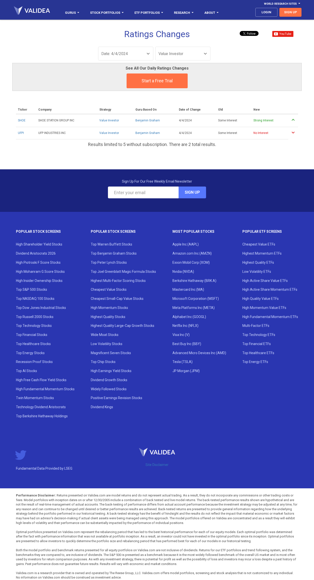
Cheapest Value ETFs (258, 244)
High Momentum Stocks (109, 308)
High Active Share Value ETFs (265, 281)
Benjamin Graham (147, 120)
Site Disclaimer (157, 465)
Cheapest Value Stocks (109, 289)
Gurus (70, 12)
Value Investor (109, 120)
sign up (290, 12)
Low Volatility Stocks (106, 344)
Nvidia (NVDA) (183, 272)
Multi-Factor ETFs (255, 326)
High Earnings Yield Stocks (111, 371)
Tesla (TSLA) (182, 362)
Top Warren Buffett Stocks (111, 244)
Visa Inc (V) (181, 335)
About (209, 12)
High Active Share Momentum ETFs (269, 289)
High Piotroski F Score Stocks (38, 262)
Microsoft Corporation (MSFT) (195, 299)
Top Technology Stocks (34, 326)
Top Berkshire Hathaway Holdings (42, 416)
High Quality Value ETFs (260, 299)
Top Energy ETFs (255, 362)
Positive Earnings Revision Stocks (116, 398)
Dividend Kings (102, 407)
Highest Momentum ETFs (262, 253)
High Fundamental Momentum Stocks (45, 389)
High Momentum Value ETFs (264, 308)
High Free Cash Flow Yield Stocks (41, 380)
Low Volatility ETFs (256, 272)
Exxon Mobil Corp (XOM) (191, 262)
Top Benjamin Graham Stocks (114, 253)
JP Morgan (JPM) (186, 371)
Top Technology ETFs (258, 335)
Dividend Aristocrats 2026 (36, 253)
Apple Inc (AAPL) (185, 244)
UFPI (21, 133)
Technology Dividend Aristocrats (41, 407)
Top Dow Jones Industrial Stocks (41, 308)
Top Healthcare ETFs (258, 353)
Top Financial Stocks (31, 335)
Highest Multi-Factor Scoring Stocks (118, 281)
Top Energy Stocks (30, 353)
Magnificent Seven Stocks (111, 353)
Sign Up (192, 192)
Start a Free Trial (157, 80)
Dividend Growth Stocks (109, 380)
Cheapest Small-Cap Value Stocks (117, 299)
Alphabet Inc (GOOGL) (189, 317)
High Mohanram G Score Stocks (40, 272)
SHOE (22, 120)
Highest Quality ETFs (258, 262)
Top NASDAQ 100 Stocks (35, 299)
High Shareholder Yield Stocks (39, 244)
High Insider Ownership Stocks (39, 281)
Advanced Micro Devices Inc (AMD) (199, 353)
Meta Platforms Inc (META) (193, 308)
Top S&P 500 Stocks (31, 289)
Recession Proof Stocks (34, 362)
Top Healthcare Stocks (33, 344)
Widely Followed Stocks (109, 389)
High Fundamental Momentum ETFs (270, 317)
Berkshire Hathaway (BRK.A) (194, 281)
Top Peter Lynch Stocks (109, 262)
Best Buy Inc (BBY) (186, 344)
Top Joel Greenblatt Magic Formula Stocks (123, 272)
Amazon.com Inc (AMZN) (192, 253)
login (266, 12)
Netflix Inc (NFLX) (185, 326)
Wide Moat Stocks (104, 335)
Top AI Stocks (26, 371)
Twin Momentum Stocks (35, 398)
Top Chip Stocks (103, 362)
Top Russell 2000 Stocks (34, 317)
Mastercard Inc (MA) (188, 289)
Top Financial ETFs (256, 344)
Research (182, 12)
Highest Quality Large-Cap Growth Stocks (122, 326)
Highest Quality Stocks (108, 317)
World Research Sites (280, 3)
